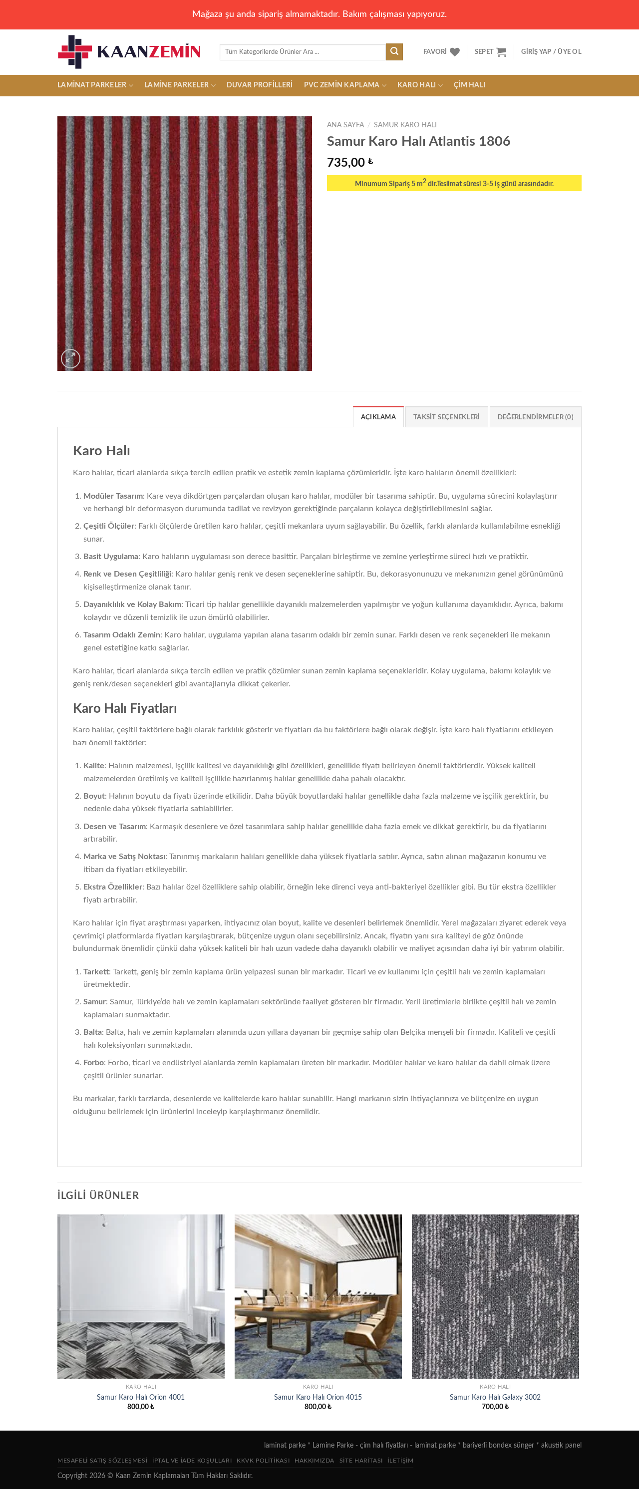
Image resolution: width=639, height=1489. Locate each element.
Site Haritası (361, 1461)
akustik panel (561, 1445)
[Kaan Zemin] (131, 51)
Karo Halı (416, 85)
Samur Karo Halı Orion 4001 (141, 1397)
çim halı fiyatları (384, 1445)
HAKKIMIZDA (314, 1461)
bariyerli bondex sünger (498, 1445)
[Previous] (57, 1321)
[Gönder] (394, 51)
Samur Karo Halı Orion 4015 (318, 1397)
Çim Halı (469, 85)
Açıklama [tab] (378, 417)
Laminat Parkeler (92, 85)
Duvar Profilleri (260, 85)
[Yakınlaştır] (70, 358)
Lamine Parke (333, 1445)
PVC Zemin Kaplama (342, 85)
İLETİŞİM (401, 1461)
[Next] (578, 1321)
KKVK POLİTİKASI (263, 1461)
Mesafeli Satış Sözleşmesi (102, 1461)
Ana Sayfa (345, 125)
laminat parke (285, 1445)
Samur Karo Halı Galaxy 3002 (495, 1397)
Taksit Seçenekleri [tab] (446, 417)
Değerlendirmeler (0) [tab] (536, 417)
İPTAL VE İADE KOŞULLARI (192, 1461)
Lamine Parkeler (176, 85)
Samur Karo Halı (405, 125)
